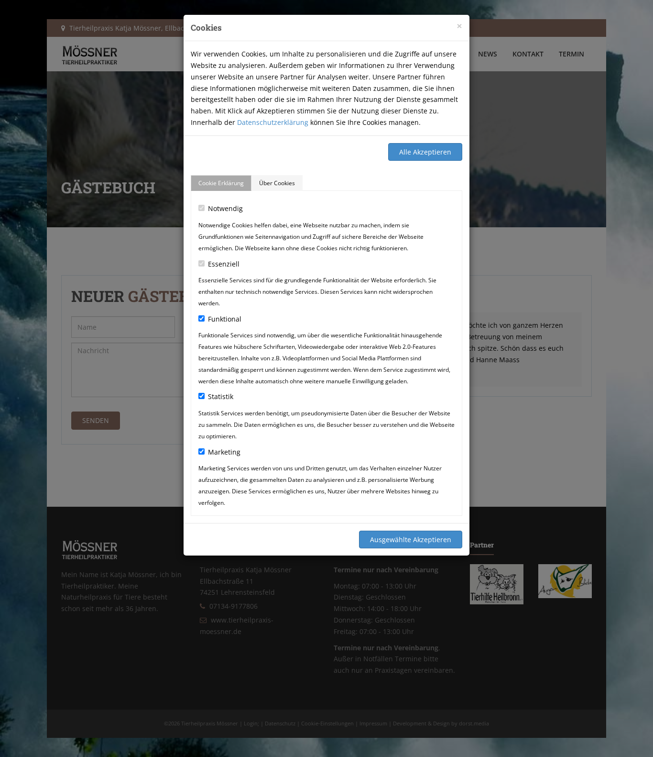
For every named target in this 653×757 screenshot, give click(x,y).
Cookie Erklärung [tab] (221, 183)
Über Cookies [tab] (277, 183)
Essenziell (223, 263)
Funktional (224, 318)
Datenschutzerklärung (272, 122)
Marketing (224, 451)
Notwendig (225, 208)
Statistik (220, 396)
